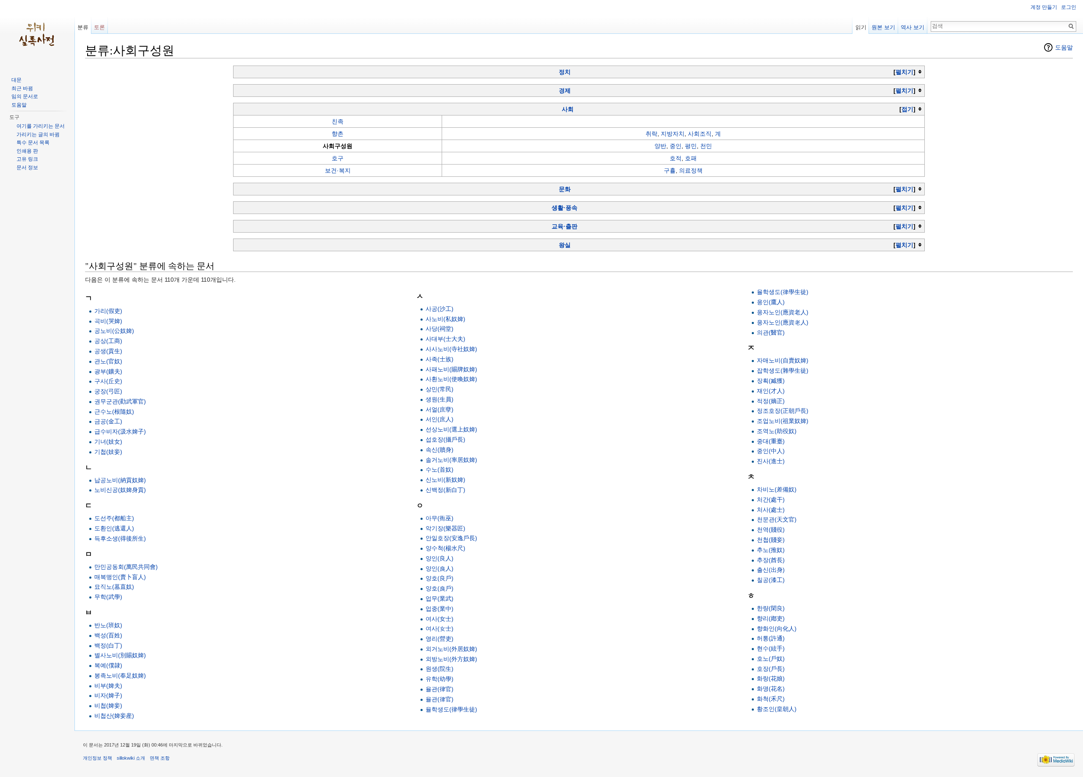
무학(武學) (108, 596)
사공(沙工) (440, 308)
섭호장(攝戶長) (445, 439)
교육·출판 (564, 226)
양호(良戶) (440, 588)
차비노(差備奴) (777, 489)
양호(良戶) (440, 578)
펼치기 (904, 72)
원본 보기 (883, 27)
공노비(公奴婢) (114, 330)
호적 (676, 158)
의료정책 (691, 170)
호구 (338, 158)
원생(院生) (440, 668)
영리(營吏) (440, 638)
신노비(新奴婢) (445, 479)
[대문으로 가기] (37, 34)
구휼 (670, 170)
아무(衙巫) (440, 518)
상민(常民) (440, 389)
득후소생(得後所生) (120, 538)
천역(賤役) (771, 529)
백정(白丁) (108, 645)
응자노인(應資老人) (782, 322)
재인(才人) (771, 390)
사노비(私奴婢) (445, 319)
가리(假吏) (108, 311)
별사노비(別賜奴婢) (120, 655)
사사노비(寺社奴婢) (451, 349)
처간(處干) (771, 499)
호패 (691, 158)
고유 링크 (27, 159)
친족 (338, 121)
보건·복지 (338, 170)
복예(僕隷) (108, 665)
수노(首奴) (440, 469)
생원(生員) (440, 399)
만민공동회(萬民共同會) (126, 566)
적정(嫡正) (771, 401)
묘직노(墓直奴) (114, 586)
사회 (568, 109)
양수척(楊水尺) (445, 548)
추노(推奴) (771, 549)
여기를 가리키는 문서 (40, 126)
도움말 (1064, 47)
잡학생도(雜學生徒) (782, 370)
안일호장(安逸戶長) (451, 538)
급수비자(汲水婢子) (120, 431)
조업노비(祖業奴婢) (782, 420)
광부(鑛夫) (108, 371)
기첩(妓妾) (108, 451)
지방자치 (672, 133)
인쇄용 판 (27, 151)
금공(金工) (108, 421)
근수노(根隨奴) (114, 411)
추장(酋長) (771, 560)
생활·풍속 (564, 207)
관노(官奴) (108, 361)
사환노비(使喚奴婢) (451, 379)
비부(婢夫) (108, 685)
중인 (676, 146)
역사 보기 (912, 27)
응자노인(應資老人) (782, 312)
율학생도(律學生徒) (451, 709)
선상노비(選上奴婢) (451, 429)
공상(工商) (108, 341)
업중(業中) (440, 608)
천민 (706, 146)
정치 (565, 72)
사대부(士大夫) (445, 338)
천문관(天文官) (777, 519)
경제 (565, 90)
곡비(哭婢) (108, 321)
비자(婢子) (108, 695)
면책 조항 (160, 758)
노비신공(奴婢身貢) (120, 489)
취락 (651, 133)
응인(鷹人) (771, 302)
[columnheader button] (579, 72)
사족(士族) (440, 359)
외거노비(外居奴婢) (451, 648)
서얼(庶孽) (440, 409)
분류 (82, 27)
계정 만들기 (1044, 7)
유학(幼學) (440, 678)
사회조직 (700, 133)
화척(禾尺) (771, 698)
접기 (907, 109)
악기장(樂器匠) (445, 528)
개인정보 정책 (97, 758)
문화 (565, 189)
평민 (691, 146)
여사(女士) (440, 618)
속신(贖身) (440, 449)
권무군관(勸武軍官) (120, 401)
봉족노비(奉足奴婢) (120, 675)
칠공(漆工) (771, 580)
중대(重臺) (771, 441)
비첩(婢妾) (108, 705)
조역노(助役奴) (777, 431)
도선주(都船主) (114, 518)
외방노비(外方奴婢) (451, 659)
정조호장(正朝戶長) (782, 410)
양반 (660, 146)
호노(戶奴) (771, 658)
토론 (99, 27)
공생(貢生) (108, 351)
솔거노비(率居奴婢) (451, 459)
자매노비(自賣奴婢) (782, 360)
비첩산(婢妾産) (114, 715)
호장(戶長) (771, 668)
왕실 (565, 245)
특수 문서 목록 (32, 143)
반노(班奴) (108, 625)
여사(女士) (440, 628)
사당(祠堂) (440, 328)
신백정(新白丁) (445, 489)
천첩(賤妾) (771, 539)
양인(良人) (440, 568)
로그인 (1068, 7)
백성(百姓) (108, 635)
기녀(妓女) (108, 441)
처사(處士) (771, 509)
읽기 (860, 27)
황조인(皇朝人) (777, 709)
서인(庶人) (440, 419)
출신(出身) (771, 569)
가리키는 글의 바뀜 (38, 134)
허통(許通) (771, 638)
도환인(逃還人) (114, 528)
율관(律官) (440, 699)
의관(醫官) (771, 332)
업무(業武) (440, 598)
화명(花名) (771, 688)
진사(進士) (771, 461)
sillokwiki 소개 (131, 758)
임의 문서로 (24, 96)
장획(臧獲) (771, 380)
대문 (16, 80)
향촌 (338, 133)
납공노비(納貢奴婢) (120, 480)
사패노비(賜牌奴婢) (451, 369)
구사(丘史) (108, 381)
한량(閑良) (771, 608)
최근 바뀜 (22, 88)
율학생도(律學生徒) (782, 291)
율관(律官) (440, 689)
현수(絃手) (771, 648)
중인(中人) (771, 451)
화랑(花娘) (771, 678)
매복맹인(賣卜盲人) (120, 577)
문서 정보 (27, 167)
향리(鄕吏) (771, 618)
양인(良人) (440, 558)
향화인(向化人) (777, 628)
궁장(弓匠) (108, 391)
